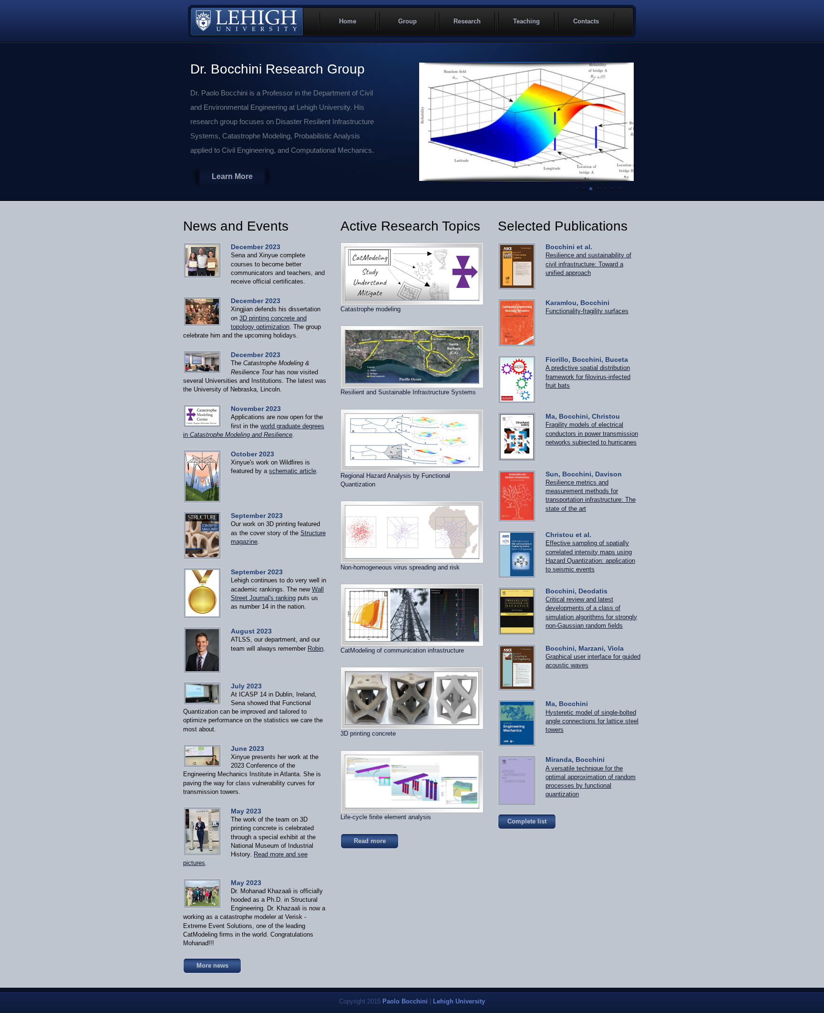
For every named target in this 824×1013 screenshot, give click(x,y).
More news (212, 965)
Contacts (586, 21)
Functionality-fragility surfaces (587, 311)
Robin (315, 648)
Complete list (526, 821)
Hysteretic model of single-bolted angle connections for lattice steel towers (592, 721)
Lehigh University (246, 21)
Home (347, 21)
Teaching (526, 21)
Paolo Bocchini (405, 1001)
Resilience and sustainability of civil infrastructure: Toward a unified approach (588, 264)
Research (467, 21)
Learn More (232, 176)
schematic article (292, 471)
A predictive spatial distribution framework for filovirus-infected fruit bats (588, 376)
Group (407, 21)
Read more (370, 840)
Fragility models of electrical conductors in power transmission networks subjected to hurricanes (592, 433)
